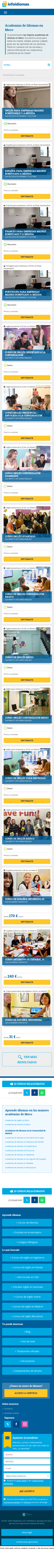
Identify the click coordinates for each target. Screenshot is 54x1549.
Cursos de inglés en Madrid (28, 1306)
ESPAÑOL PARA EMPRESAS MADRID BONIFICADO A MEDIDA (25, 172)
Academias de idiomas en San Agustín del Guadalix (25, 1159)
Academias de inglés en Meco (17, 1120)
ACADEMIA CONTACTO (18, 902)
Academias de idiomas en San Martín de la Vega (24, 1138)
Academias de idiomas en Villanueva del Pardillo (24, 1142)
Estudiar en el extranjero (27, 1232)
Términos (27, 1502)
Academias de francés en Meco (17, 1124)
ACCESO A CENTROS (26, 1393)
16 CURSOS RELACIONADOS (29, 1083)
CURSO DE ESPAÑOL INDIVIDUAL (23, 1020)
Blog (27, 1331)
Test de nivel (28, 1341)
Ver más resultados (27, 1059)
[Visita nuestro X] (7, 1424)
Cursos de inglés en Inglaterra (27, 1257)
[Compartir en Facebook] (34, 1092)
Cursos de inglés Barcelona (28, 1316)
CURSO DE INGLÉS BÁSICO (20, 838)
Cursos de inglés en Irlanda (28, 1267)
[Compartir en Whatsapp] (42, 1092)
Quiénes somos (11, 1413)
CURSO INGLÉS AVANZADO (20, 536)
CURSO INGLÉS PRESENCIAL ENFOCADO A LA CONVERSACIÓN (23, 414)
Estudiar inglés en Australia (28, 1287)
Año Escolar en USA (28, 1277)
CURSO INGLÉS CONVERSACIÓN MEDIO (27, 717)
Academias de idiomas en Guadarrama (21, 1146)
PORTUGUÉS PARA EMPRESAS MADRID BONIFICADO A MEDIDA (23, 293)
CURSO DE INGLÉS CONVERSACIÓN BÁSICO (24, 595)
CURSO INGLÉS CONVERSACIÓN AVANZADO (22, 474)
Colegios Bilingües (28, 1242)
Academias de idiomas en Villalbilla (19, 1163)
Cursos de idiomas (27, 1222)
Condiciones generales (27, 1542)
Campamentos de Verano (28, 1370)
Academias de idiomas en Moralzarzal (20, 1167)
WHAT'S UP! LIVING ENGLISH (20, 358)
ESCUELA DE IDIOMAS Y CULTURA (22, 116)
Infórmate (27, 136)
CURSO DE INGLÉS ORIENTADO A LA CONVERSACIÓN (25, 353)
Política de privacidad (12, 1502)
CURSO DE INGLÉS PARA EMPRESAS (25, 778)
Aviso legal (27, 1532)
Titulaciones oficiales (27, 1351)
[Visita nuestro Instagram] (25, 1424)
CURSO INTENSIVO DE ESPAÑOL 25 (24, 959)
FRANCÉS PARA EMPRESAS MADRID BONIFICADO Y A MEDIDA (25, 233)
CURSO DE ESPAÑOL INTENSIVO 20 (24, 899)
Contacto (8, 1408)
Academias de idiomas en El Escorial (19, 1150)
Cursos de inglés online (28, 1296)
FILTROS (7, 65)
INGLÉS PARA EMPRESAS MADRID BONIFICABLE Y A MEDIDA (24, 112)
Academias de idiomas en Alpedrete (19, 1155)
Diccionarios (28, 1361)
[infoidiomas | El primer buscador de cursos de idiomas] (19, 4)
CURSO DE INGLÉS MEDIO (19, 657)
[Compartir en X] (26, 1092)
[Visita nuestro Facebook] (16, 1424)
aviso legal (21, 1480)
